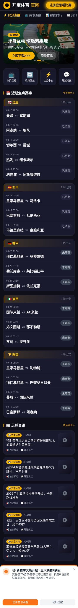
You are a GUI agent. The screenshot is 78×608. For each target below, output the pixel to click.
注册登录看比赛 (60, 5)
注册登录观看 (20, 602)
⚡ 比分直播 (11, 15)
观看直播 (47, 56)
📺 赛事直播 (32, 15)
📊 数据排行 (54, 15)
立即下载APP (21, 56)
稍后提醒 (57, 602)
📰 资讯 (72, 15)
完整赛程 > (69, 93)
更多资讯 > (69, 425)
